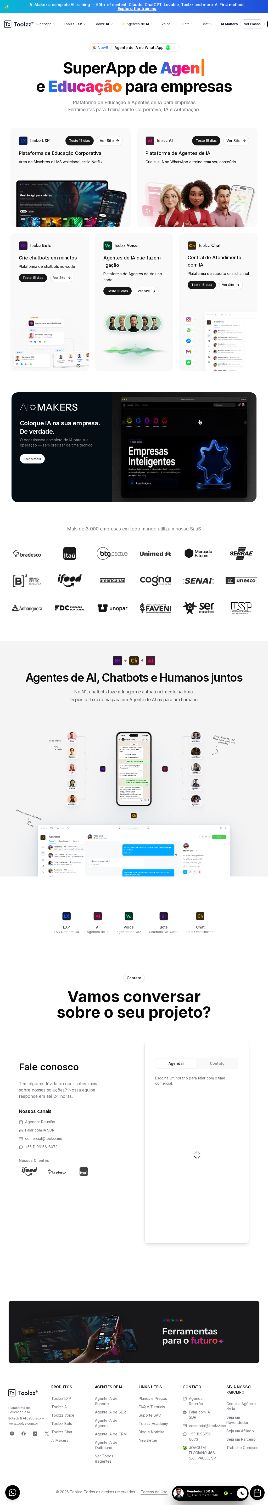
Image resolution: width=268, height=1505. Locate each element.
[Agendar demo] (257, 1492)
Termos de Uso (154, 1492)
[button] (134, 447)
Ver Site (107, 140)
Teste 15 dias (79, 140)
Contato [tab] (217, 1063)
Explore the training (137, 8)
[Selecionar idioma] (228, 1493)
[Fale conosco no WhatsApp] (12, 1492)
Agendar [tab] (176, 1063)
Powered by (231, 1482)
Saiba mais (32, 459)
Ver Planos (252, 24)
